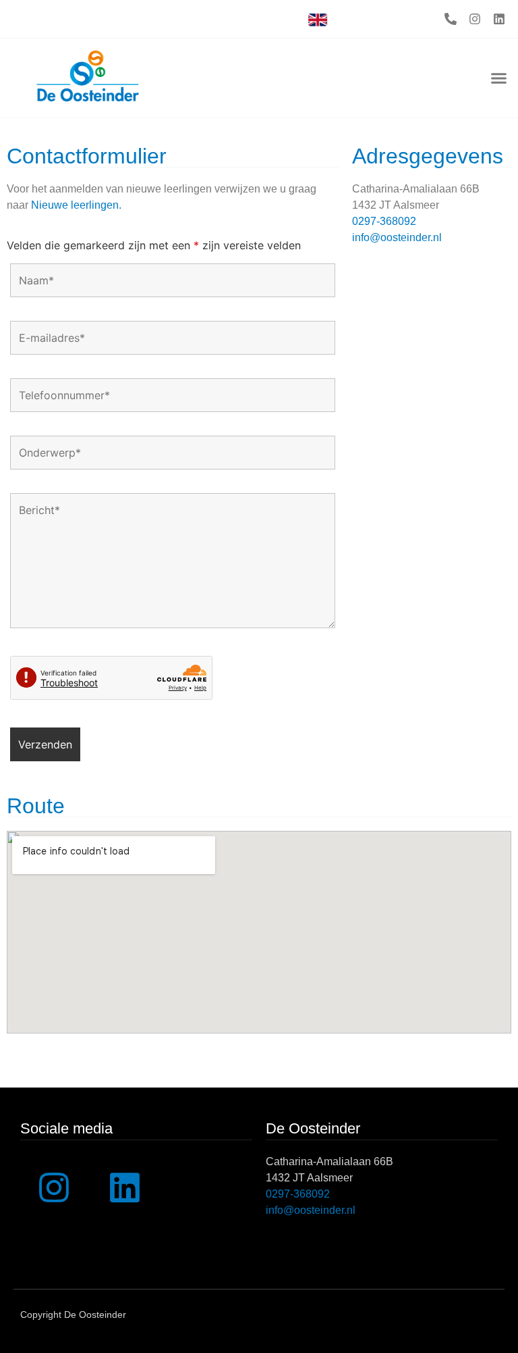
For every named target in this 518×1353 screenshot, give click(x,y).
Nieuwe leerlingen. (76, 205)
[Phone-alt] (450, 19)
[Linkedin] (499, 19)
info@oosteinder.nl (397, 237)
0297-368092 (384, 221)
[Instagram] (475, 19)
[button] (498, 78)
